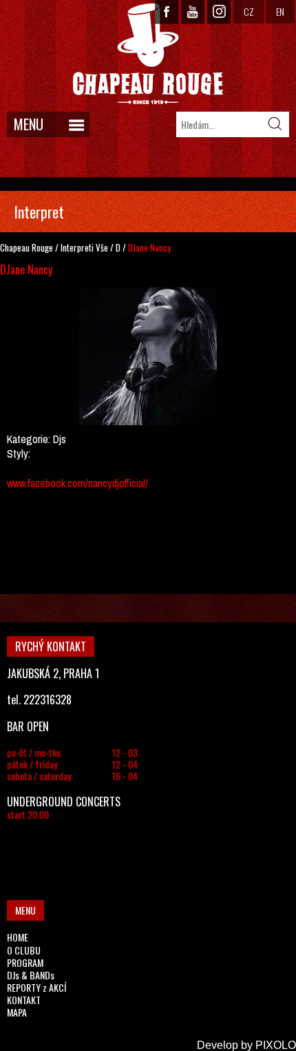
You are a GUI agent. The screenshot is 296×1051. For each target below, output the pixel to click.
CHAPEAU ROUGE (148, 54)
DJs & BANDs (30, 975)
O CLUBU (24, 950)
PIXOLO (275, 1045)
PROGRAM (25, 962)
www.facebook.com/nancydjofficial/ (77, 483)
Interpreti (77, 247)
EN (280, 11)
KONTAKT (24, 999)
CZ (249, 11)
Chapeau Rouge (26, 247)
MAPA (17, 1012)
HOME (17, 937)
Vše (102, 247)
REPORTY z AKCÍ (36, 987)
